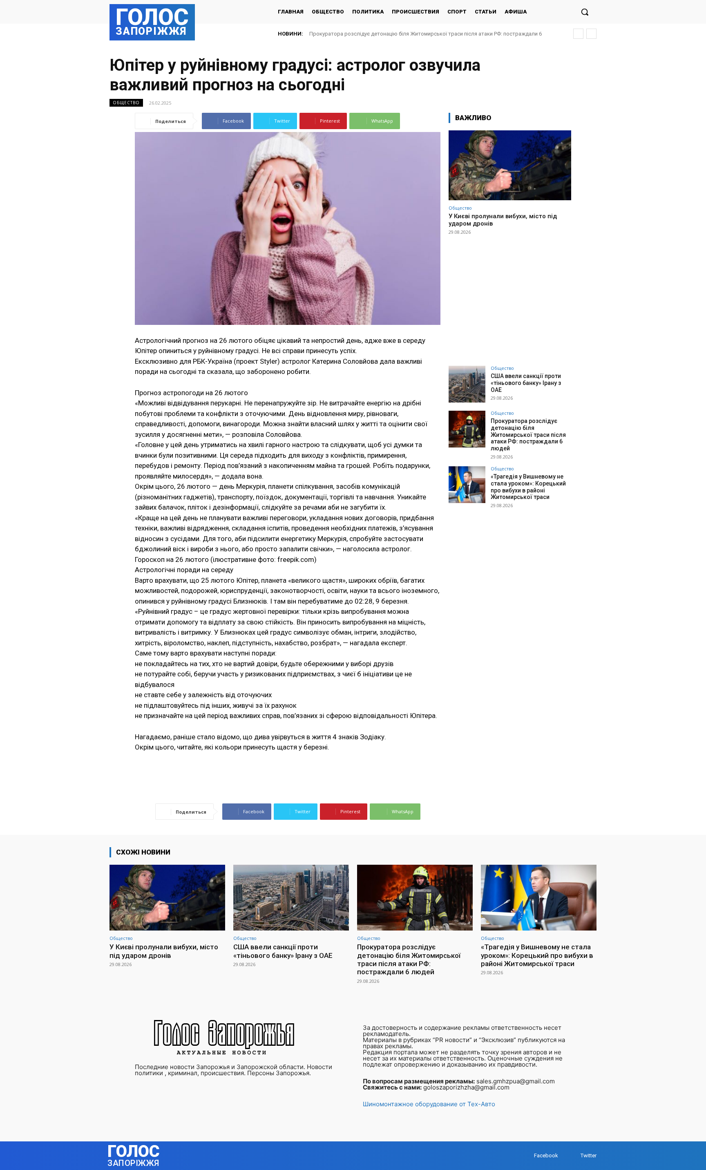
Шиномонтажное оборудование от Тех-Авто (429, 1104)
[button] (585, 12)
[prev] (578, 34)
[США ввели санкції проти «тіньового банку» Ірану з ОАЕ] (467, 384)
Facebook (546, 1155)
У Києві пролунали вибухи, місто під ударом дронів (163, 951)
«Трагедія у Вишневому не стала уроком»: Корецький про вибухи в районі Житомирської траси (429, 34)
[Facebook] (526, 1155)
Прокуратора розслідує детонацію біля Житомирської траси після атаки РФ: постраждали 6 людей (528, 435)
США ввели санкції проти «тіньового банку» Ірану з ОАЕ (526, 383)
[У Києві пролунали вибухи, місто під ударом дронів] (510, 165)
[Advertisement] (510, 297)
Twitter (589, 1155)
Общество (126, 102)
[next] (591, 34)
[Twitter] (572, 1155)
